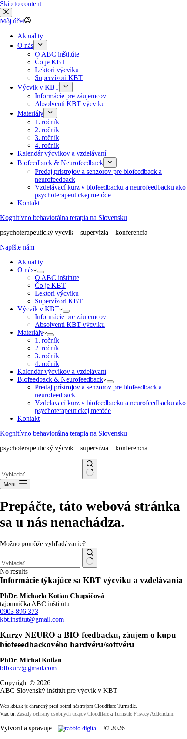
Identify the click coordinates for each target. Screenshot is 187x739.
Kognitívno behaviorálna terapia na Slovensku (63, 217)
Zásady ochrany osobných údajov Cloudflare (63, 713)
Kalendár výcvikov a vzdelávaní (61, 371)
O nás (25, 269)
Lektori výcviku (57, 293)
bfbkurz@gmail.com (28, 668)
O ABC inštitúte (57, 277)
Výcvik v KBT (38, 309)
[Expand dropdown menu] (40, 272)
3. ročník (47, 356)
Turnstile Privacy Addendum (143, 713)
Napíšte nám (17, 247)
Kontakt (28, 418)
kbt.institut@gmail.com (32, 619)
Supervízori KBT (59, 301)
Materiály (30, 332)
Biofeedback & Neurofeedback (60, 379)
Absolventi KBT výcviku (70, 324)
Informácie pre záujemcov (70, 316)
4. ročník (47, 363)
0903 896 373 (19, 611)
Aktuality (30, 262)
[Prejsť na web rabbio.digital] (78, 728)
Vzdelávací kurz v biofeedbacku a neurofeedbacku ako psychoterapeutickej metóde (110, 406)
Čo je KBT (50, 285)
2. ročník (47, 348)
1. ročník (47, 340)
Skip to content (20, 3)
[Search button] (89, 469)
